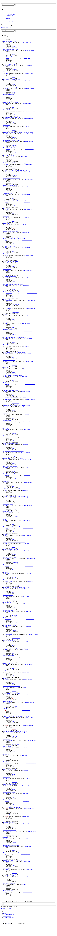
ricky (6, 179)
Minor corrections (7, 72)
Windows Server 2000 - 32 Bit (10, 185)
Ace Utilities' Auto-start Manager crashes (12, 87)
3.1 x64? (5, 708)
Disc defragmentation (8, 595)
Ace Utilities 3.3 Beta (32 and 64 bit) (11, 693)
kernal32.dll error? (7, 761)
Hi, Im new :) (6, 678)
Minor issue (5, 837)
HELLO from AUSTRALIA (9, 147)
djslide (6, 785)
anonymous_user (8, 634)
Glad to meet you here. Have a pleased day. (12, 307)
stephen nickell (8, 573)
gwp (6, 194)
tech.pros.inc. (8, 558)
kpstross (6, 459)
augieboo (7, 801)
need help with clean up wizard (10, 723)
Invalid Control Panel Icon (9, 360)
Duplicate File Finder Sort (9, 822)
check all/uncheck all (8, 420)
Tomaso (6, 88)
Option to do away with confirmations (11, 686)
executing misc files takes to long (10, 102)
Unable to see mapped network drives (11, 79)
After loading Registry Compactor (10, 261)
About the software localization (10, 625)
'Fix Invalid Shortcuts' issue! (9, 246)
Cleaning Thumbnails (8, 663)
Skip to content (4, 1)
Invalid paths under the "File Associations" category (14, 162)
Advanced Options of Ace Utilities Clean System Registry (16, 200)
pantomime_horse (9, 831)
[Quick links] (3, 11)
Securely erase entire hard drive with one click (13, 473)
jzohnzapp (7, 717)
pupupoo (7, 429)
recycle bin (5, 367)
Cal (5, 232)
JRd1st (6, 687)
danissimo (7, 133)
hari (5, 156)
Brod (6, 793)
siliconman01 (8, 65)
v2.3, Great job (6, 868)
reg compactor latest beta (8, 655)
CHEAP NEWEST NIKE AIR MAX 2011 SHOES (14, 398)
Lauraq (6, 42)
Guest (6, 892)
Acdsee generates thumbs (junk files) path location (14, 542)
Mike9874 (7, 50)
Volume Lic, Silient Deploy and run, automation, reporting (16, 716)
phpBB (7, 923)
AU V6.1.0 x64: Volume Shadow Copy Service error (15, 170)
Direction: (24, 901)
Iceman (7, 58)
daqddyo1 (7, 384)
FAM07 (7, 111)
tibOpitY (7, 331)
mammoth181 (8, 399)
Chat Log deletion (7, 746)
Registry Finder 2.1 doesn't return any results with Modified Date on (18, 132)
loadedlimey (7, 846)
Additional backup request (9, 792)
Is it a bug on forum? (7, 701)
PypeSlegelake (8, 308)
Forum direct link (7, 602)
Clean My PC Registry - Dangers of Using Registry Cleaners (16, 405)
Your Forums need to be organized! (11, 390)
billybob (6, 748)
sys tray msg (6, 314)
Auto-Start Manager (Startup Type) (11, 443)
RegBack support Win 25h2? (9, 41)
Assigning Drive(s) (7, 56)
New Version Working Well (9, 640)
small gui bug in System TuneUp (10, 633)
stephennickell (8, 512)
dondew (6, 315)
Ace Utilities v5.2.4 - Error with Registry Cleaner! (14, 352)
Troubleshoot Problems (29, 50)
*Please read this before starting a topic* (12, 807)
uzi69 (7, 73)
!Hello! (4, 617)
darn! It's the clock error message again (11, 784)
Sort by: (13, 901)
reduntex (7, 679)
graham (6, 657)
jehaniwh (7, 80)
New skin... (5, 579)
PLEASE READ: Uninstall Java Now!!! (12, 231)
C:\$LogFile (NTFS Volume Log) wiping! (12, 375)
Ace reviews (6, 534)
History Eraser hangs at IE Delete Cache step (13, 458)
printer (4, 519)
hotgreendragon (8, 740)
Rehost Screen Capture (8, 890)
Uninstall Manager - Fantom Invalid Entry (12, 526)
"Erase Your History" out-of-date (10, 64)
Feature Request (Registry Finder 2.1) (11, 140)
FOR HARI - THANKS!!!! (9, 830)
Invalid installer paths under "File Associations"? (14, 238)
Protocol (6, 641)
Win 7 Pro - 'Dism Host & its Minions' (11, 178)
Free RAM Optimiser (8, 504)
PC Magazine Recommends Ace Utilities (12, 852)
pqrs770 (6, 406)
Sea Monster (7, 611)
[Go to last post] (15, 46)
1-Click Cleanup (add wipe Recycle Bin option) (13, 488)
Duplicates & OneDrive (8, 94)
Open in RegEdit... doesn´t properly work (12, 109)
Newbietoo (7, 732)
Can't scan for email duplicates (10, 382)
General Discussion (27, 42)
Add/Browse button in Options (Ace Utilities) (13, 284)
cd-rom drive (6, 481)
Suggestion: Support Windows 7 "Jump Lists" (13, 451)
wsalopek (7, 475)
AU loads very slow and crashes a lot (11, 117)
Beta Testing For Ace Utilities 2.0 (10, 883)
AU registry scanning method (9, 276)
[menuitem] (3, 8)
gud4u (6, 823)
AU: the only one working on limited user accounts (14, 337)
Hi (3, 564)
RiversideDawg (8, 581)
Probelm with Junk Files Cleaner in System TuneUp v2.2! (16, 587)
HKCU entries (6, 125)
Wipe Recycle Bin (7, 269)
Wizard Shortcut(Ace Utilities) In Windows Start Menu (15, 648)
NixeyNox (7, 505)
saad (7, 164)
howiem (6, 118)
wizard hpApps (6, 739)
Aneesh (6, 224)
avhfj (6, 323)
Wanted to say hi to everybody (10, 329)
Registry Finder (6, 344)
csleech (6, 270)
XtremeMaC (7, 96)
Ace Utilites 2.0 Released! (9, 875)
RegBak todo (6, 216)
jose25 (6, 770)
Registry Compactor (7, 223)
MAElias (7, 566)
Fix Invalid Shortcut (7, 253)
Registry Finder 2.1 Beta (8, 155)
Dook (6, 217)
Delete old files (6, 572)
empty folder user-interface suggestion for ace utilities (15, 731)
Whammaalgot (8, 619)
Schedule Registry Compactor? (10, 557)
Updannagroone (8, 300)
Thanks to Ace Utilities (8, 193)
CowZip (6, 186)
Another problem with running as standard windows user (15, 496)
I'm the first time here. (8, 299)
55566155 (7, 626)
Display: (4, 901)
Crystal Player (6, 777)
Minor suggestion (7, 799)
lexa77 (6, 209)
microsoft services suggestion (9, 769)
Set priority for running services (10, 435)
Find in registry (6, 208)
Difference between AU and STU (10, 549)
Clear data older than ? (8, 511)
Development (27, 58)
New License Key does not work (10, 49)
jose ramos (7, 550)
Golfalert (8, 149)
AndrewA (7, 778)
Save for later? (6, 322)
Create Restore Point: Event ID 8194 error (12, 291)
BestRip (6, 596)
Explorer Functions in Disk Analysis (11, 845)
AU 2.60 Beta (6, 754)
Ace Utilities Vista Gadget (9, 670)
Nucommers (7, 702)
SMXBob (7, 361)
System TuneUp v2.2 (8, 610)
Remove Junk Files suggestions (10, 466)
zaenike (6, 368)
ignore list (5, 413)
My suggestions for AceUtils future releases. (13, 860)
